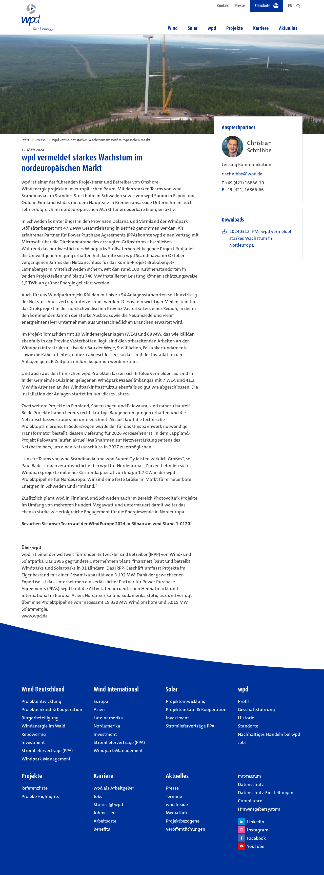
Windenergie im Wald (43, 726)
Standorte (248, 726)
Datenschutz (251, 784)
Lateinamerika (108, 718)
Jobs (242, 742)
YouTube (254, 846)
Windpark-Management (46, 759)
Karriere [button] (261, 28)
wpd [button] (212, 28)
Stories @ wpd (108, 804)
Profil (243, 701)
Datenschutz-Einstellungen (265, 793)
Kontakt (223, 5)
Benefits (102, 829)
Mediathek (177, 813)
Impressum (249, 776)
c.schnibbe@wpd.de (242, 174)
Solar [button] (192, 28)
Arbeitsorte (105, 821)
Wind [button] (173, 28)
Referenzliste (35, 788)
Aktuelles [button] (288, 28)
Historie (246, 718)
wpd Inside (177, 804)
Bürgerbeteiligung (40, 718)
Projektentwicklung (41, 701)
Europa (101, 701)
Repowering (34, 734)
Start (25, 140)
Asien (99, 709)
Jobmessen (105, 813)
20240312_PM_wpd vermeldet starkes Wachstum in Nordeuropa (260, 238)
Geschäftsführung (256, 709)
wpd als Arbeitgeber (114, 788)
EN (290, 5)
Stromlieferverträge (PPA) (47, 751)
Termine (174, 796)
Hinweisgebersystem (259, 809)
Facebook (255, 838)
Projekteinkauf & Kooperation (52, 709)
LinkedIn (254, 822)
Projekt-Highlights (40, 796)
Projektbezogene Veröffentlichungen (185, 825)
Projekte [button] (234, 28)
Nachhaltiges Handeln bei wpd (269, 734)
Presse (240, 5)
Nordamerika (107, 726)
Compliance (250, 801)
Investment (33, 742)
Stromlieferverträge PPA (190, 726)
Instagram (256, 830)
